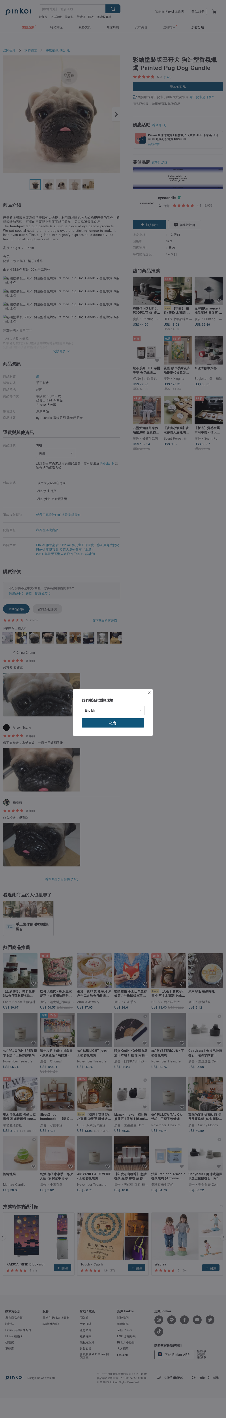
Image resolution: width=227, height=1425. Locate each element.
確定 (112, 722)
